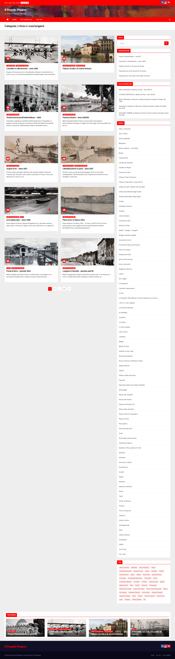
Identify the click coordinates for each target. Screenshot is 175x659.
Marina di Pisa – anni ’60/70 (142, 90)
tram (120, 599)
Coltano (121, 211)
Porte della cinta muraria (127, 438)
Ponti (21, 217)
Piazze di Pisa (124, 419)
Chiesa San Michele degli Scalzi (130, 192)
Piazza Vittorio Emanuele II (128, 414)
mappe (162, 581)
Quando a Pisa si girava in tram (130, 448)
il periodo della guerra (127, 288)
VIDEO (121, 544)
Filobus (139, 574)
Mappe (121, 341)
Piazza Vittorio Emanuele (153, 589)
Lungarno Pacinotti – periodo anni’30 (78, 271)
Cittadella (154, 571)
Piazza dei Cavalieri (126, 395)
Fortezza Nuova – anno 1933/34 (76, 117)
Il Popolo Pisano (15, 9)
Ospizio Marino (124, 366)
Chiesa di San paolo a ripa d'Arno (131, 182)
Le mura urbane (124, 327)
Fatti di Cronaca (124, 250)
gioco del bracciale (125, 259)
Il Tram (121, 293)
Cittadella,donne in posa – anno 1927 (78, 169)
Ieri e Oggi (122, 279)
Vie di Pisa (122, 549)
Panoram (122, 380)
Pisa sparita (123, 424)
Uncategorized (81, 65)
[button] (169, 20)
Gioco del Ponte (156, 574)
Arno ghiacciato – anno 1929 (18, 220)
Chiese (121, 201)
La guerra (122, 317)
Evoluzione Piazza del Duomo (129, 245)
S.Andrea (122, 457)
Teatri (121, 496)
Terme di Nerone (125, 501)
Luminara (122, 337)
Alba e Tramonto (125, 129)
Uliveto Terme (124, 520)
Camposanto (123, 158)
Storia (121, 491)
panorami (144, 585)
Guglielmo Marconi (125, 269)
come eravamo (10, 65)
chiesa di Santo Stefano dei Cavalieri (132, 187)
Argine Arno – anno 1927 (16, 169)
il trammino (147, 578)
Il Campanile (123, 283)
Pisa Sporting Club (125, 428)
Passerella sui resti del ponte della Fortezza (134, 76)
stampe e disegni (157, 592)
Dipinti (132, 574)
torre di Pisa (160, 596)
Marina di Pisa (124, 346)
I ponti (8, 268)
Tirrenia (121, 506)
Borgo (121, 153)
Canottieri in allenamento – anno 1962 (22, 68)
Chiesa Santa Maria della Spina (130, 196)
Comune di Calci (125, 221)
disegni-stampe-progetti (127, 235)
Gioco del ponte (124, 264)
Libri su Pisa (123, 332)
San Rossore (123, 467)
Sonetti (121, 472)
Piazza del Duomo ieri (126, 404)
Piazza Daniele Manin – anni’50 (130, 56)
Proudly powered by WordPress (14, 655)
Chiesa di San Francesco (127, 177)
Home (14, 19)
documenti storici (125, 240)
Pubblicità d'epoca (125, 443)
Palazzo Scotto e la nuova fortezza (77, 68)
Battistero (122, 143)
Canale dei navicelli (126, 163)
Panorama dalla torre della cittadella (132, 385)
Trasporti (122, 515)
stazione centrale (124, 596)
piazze (165, 589)
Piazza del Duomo (125, 399)
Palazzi (121, 370)
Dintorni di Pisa (124, 225)
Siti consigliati (26, 19)
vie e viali (122, 554)
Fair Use (39, 19)
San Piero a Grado (125, 462)
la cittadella (123, 312)
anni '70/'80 (123, 134)
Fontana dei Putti (125, 254)
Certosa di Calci (124, 172)
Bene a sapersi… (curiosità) (128, 148)
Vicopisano (123, 540)
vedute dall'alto (124, 535)
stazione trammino (125, 486)
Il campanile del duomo (135, 578)
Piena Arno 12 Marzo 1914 (74, 220)
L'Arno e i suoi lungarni (22, 65)
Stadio (121, 477)
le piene (144, 581)
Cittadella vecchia (68, 165)
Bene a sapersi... (144, 567)
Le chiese (122, 322)
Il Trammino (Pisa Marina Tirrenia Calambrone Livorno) (138, 298)
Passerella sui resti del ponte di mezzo (132, 71)
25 (64, 289)
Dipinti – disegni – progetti (128, 230)
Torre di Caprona (125, 511)
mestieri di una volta (126, 351)
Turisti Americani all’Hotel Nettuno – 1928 (23, 117)
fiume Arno (146, 574)
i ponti (155, 578)
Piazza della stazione (126, 409)
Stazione (122, 482)
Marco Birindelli (124, 90)
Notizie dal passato (126, 356)
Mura (131, 585)
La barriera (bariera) (126, 308)
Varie (120, 530)
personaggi (123, 390)
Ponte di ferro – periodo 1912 (18, 271)
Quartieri (122, 453)
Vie (144, 599)
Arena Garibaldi (124, 138)
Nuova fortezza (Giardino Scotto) (131, 361)
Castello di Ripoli (125, 167)
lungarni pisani (153, 581)
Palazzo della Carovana (127, 375)
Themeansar (37, 655)
